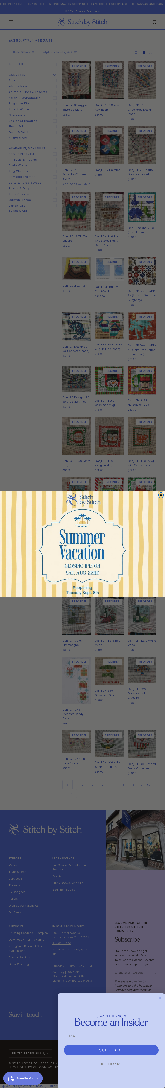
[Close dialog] (161, 495)
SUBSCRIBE (111, 1050)
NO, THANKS (111, 1064)
